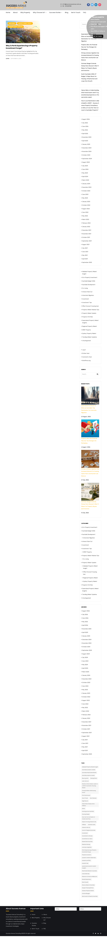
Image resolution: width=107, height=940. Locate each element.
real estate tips (85, 873)
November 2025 (86, 137)
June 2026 (85, 126)
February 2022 (86, 223)
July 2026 (85, 123)
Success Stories (55, 12)
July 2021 (85, 248)
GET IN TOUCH (97, 36)
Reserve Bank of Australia (88, 885)
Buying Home (94, 778)
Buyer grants (85, 778)
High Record (85, 801)
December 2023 (86, 187)
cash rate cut (85, 781)
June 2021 (85, 251)
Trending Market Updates (15, 26)
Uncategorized (86, 340)
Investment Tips (87, 302)
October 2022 (86, 205)
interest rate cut (86, 827)
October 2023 (86, 191)
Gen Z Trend (85, 798)
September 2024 (87, 158)
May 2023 (85, 198)
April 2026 (85, 133)
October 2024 (86, 155)
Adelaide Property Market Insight (90, 766)
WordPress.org (86, 360)
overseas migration (87, 847)
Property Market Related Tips (90, 309)
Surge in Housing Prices (88, 887)
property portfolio (86, 860)
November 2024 (86, 151)
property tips (85, 863)
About (15, 12)
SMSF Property (86, 330)
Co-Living (85, 288)
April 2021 (85, 259)
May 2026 (85, 130)
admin (7, 58)
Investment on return (87, 838)
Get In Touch (75, 12)
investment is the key (87, 835)
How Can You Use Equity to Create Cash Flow (88, 817)
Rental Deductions (86, 879)
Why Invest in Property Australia (89, 896)
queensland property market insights (89, 867)
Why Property (25, 12)
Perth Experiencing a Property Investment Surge (89, 851)
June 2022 (85, 212)
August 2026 (86, 119)
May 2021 (85, 255)
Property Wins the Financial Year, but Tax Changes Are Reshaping (89, 47)
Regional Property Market (89, 326)
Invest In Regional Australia (88, 830)
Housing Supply (86, 814)
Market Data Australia (87, 841)
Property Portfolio (87, 317)
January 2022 (86, 226)
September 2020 (87, 262)
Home (8, 12)
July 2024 (85, 166)
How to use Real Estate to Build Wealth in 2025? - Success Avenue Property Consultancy (90, 103)
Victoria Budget (86, 893)
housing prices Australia (88, 811)
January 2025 (86, 144)
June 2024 (85, 169)
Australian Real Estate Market (89, 772)
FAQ (84, 12)
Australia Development (88, 284)
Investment (12, 23)
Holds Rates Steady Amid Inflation (88, 804)
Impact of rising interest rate (89, 821)
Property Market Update (25, 23)
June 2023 (85, 194)
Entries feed (85, 353)
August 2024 (86, 162)
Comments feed (87, 357)
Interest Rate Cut (87, 292)
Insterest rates (91, 824)
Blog (66, 12)
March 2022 (85, 219)
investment (85, 833)
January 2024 (86, 183)
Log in (84, 350)
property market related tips (89, 857)
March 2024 (85, 180)
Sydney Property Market (89, 333)
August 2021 (85, 244)
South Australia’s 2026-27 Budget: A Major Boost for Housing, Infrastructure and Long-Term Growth (89, 77)
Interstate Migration (88, 295)
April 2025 (85, 140)
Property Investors (86, 854)
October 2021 (86, 237)
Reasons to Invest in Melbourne (89, 876)
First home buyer (86, 795)
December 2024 (86, 148)
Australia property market (88, 775)
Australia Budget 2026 (88, 281)
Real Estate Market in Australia (89, 870)
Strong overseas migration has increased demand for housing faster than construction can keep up (90, 56)
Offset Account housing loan (90, 306)
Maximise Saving (86, 844)
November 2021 (86, 234)
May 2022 (85, 216)
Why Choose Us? (39, 12)
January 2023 (86, 201)
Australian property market (88, 769)
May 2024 (85, 173)
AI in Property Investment (89, 277)
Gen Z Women (93, 798)
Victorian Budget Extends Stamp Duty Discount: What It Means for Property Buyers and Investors (90, 67)
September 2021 (87, 241)
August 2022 (86, 208)
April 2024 (85, 176)
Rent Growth (85, 882)
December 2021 (86, 230)
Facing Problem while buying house (89, 791)
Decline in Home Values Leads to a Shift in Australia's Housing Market (90, 785)
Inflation (84, 824)
